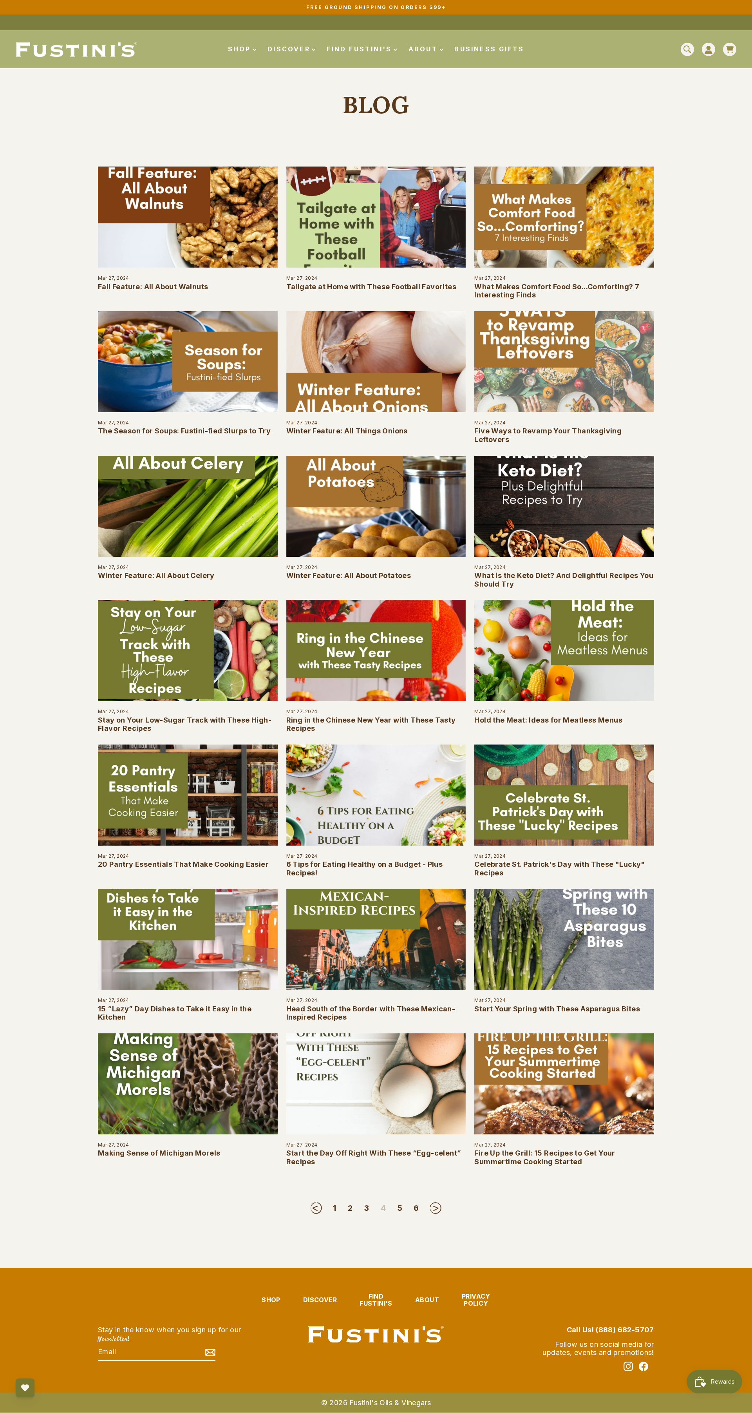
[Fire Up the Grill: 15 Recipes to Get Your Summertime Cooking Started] (564, 1083)
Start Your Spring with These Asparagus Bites (557, 1009)
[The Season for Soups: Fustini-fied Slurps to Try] (188, 361)
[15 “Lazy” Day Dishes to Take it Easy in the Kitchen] (188, 939)
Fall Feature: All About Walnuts (153, 287)
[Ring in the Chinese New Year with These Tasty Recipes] (376, 650)
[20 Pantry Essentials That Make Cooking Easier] (188, 795)
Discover (290, 49)
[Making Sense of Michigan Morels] (188, 1083)
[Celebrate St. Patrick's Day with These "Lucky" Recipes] (564, 795)
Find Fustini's (360, 49)
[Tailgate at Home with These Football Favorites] (376, 217)
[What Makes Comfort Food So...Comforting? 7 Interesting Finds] (564, 217)
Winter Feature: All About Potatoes (348, 575)
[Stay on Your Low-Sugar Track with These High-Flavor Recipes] (188, 650)
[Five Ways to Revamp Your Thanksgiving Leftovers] (564, 361)
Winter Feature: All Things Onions (347, 431)
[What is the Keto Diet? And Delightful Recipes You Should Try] (564, 506)
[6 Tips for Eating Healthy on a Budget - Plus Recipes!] (376, 795)
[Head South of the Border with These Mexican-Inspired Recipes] (376, 939)
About (425, 49)
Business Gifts (489, 49)
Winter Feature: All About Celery (156, 575)
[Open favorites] (25, 1388)
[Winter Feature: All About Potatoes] (376, 506)
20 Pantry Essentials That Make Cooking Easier (183, 864)
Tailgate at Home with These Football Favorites (371, 287)
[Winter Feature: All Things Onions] (376, 361)
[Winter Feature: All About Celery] (188, 506)
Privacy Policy (476, 1299)
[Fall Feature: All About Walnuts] (188, 217)
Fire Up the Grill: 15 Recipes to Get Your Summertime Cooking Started (544, 1157)
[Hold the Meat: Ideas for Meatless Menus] (564, 650)
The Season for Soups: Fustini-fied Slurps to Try (184, 431)
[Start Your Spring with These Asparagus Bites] (564, 939)
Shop (241, 49)
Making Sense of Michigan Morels (159, 1153)
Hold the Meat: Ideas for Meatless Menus (548, 720)
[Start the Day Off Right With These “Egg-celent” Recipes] (376, 1083)
